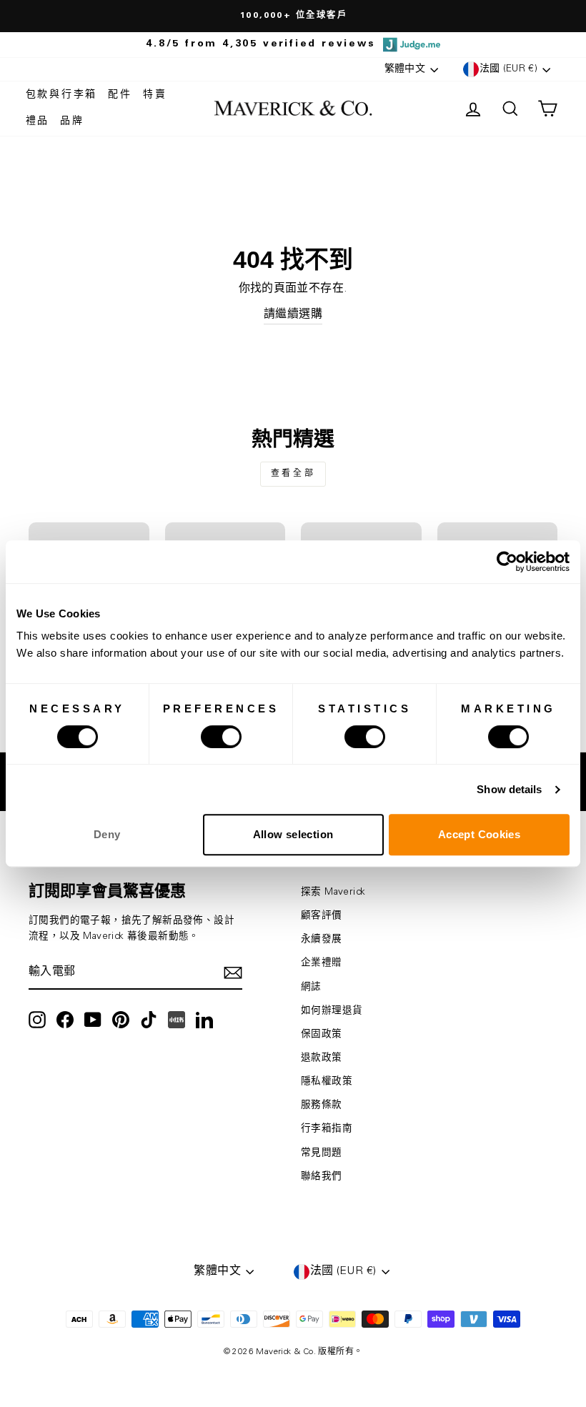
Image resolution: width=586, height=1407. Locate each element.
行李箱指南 (326, 1129)
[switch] (221, 736)
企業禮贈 (321, 963)
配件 (120, 95)
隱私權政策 (326, 1082)
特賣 (155, 95)
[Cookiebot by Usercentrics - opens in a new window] (507, 561)
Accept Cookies (479, 834)
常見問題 (321, 1153)
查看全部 (293, 473)
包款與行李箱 (62, 95)
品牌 (72, 121)
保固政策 (321, 1035)
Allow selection (293, 834)
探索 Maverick (333, 893)
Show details (509, 789)
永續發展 (321, 940)
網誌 (311, 988)
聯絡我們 (321, 1177)
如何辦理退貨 (331, 1011)
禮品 (38, 121)
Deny (107, 834)
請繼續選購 (293, 314)
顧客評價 (321, 916)
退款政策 (321, 1058)
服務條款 (321, 1105)
